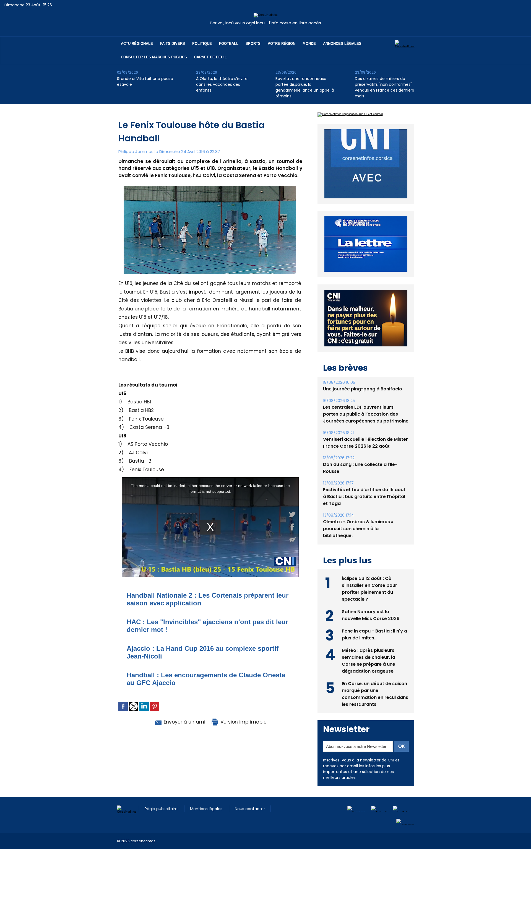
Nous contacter (250, 809)
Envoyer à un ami (183, 722)
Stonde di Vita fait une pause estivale (145, 81)
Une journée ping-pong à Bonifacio (362, 389)
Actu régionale (137, 44)
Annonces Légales (342, 44)
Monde (309, 44)
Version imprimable (243, 722)
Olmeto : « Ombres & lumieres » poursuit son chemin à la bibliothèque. (358, 529)
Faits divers (172, 44)
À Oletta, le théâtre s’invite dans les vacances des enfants (222, 84)
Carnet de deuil (210, 57)
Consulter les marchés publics (154, 57)
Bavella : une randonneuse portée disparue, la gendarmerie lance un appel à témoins (304, 87)
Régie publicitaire (162, 809)
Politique (202, 44)
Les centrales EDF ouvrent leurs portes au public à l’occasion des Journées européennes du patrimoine (365, 414)
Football (228, 44)
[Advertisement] (100, 861)
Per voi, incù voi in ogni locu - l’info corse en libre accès (265, 23)
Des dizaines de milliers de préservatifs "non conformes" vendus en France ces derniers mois (384, 87)
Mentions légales (206, 809)
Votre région (281, 44)
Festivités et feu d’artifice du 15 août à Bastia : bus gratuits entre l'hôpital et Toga (364, 496)
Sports (253, 44)
